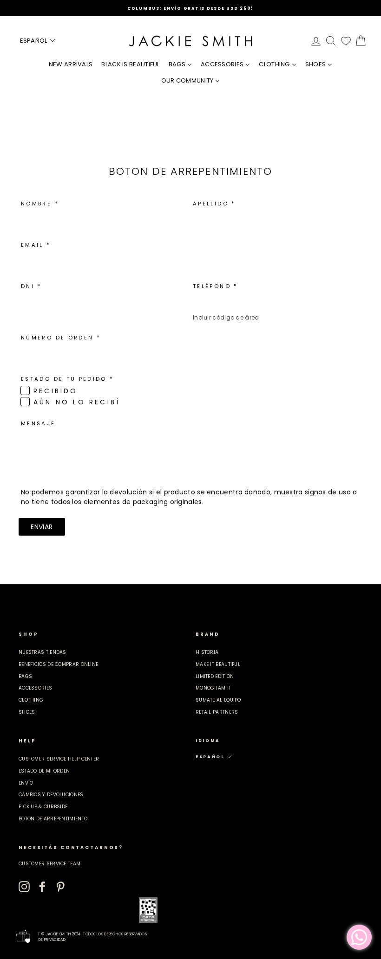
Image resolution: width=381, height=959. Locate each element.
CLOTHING (31, 700)
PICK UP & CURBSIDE (43, 806)
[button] (38, 40)
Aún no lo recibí (76, 402)
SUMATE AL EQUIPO (218, 700)
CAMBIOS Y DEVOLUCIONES (51, 794)
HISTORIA (207, 652)
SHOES (27, 712)
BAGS (25, 676)
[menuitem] (70, 64)
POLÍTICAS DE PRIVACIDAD (42, 939)
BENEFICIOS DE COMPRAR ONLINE (58, 664)
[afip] (148, 910)
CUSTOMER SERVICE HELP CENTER (59, 758)
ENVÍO (26, 783)
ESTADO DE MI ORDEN (44, 770)
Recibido (55, 391)
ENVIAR (42, 526)
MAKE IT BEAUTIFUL (218, 664)
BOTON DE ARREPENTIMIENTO (53, 818)
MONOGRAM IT (213, 687)
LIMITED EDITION (215, 676)
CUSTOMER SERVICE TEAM (49, 863)
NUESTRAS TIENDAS (42, 652)
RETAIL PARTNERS (217, 712)
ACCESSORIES (35, 687)
